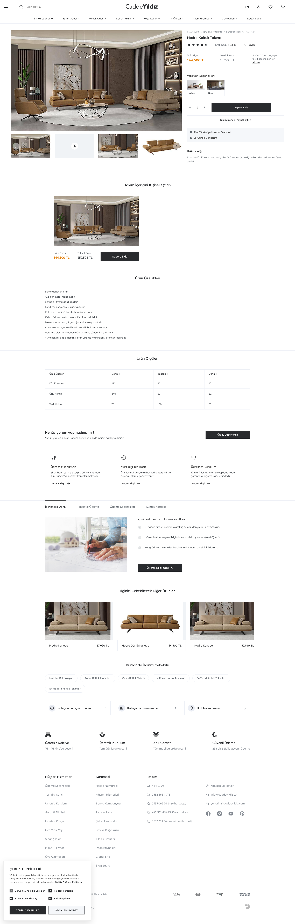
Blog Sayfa (103, 865)
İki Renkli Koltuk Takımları (170, 678)
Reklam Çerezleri (63, 890)
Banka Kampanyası (108, 803)
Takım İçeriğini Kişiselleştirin (235, 119)
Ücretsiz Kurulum (112, 743)
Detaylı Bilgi (57, 483)
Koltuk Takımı (123, 18)
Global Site (103, 856)
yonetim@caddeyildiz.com (228, 803)
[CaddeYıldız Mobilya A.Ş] (142, 7)
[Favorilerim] (270, 7)
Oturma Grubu (201, 18)
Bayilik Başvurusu (107, 830)
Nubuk (191, 93)
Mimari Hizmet (54, 847)
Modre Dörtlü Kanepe (135, 645)
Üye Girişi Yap (54, 830)
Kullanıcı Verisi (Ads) (26, 898)
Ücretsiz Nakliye (57, 743)
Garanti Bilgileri (55, 812)
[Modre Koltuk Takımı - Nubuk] (196, 85)
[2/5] (191, 45)
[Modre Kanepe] (79, 621)
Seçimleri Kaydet (66, 910)
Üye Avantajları (55, 856)
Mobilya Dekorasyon (61, 678)
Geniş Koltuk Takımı (133, 678)
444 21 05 (158, 785)
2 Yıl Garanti (162, 743)
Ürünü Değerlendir (227, 434)
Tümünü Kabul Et (27, 910)
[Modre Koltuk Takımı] (96, 80)
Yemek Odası (96, 18)
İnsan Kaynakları (106, 847)
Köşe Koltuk (150, 18)
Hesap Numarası (107, 785)
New (210, 93)
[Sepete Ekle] (241, 107)
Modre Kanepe (58, 645)
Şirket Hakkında (106, 821)
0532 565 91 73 (161, 794)
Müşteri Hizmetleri (107, 794)
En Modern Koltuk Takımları (65, 688)
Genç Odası (228, 18)
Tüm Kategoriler (41, 18)
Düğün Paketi (254, 18)
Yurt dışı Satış (54, 794)
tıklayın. (256, 62)
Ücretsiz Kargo (54, 821)
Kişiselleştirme (62, 898)
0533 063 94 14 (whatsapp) (169, 803)
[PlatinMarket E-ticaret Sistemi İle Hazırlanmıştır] (247, 907)
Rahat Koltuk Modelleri (98, 678)
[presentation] (16, 146)
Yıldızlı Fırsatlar (105, 839)
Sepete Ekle (119, 256)
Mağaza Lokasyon (222, 785)
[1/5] (189, 45)
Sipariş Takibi (53, 839)
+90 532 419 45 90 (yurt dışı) (170, 812)
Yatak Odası (70, 18)
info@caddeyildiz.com (225, 794)
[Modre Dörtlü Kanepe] (151, 621)
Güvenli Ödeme (223, 743)
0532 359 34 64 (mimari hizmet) (172, 821)
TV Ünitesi (175, 18)
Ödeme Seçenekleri (57, 785)
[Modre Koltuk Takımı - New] (215, 85)
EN (247, 7)
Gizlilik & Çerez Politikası (68, 882)
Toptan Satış (104, 812)
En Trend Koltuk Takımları (211, 678)
